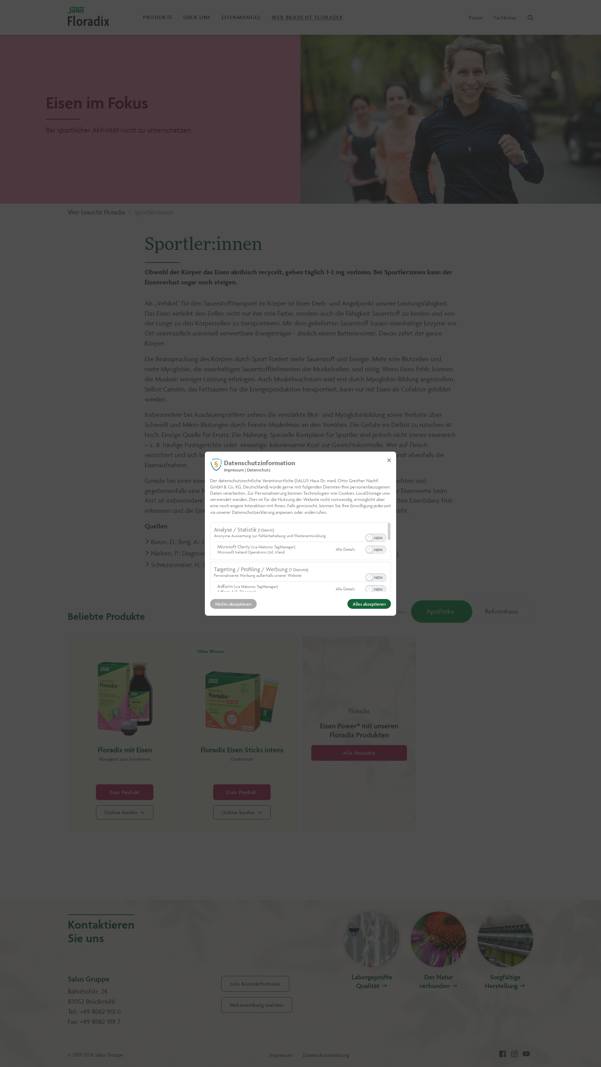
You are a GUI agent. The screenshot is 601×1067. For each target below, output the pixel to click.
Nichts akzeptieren (233, 604)
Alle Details (345, 549)
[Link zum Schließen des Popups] (389, 460)
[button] (369, 538)
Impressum (234, 469)
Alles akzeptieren (369, 604)
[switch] (375, 537)
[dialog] (300, 533)
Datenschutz (259, 469)
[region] (300, 557)
